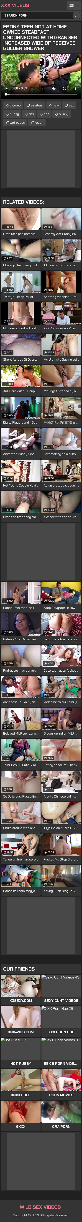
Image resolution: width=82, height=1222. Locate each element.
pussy (14, 114)
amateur (37, 105)
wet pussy (17, 123)
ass (46, 114)
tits (31, 114)
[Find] (76, 15)
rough (39, 123)
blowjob (15, 105)
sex (71, 105)
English (74, 5)
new (56, 105)
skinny (64, 114)
